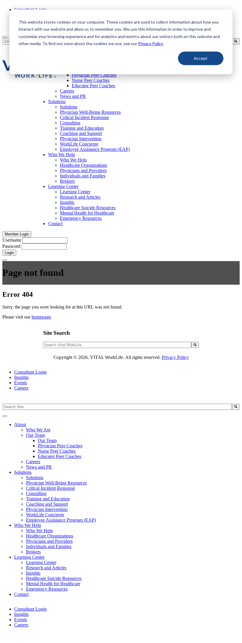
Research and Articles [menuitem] (80, 197)
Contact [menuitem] (55, 223)
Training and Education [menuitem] (82, 128)
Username (11, 240)
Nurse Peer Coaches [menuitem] (90, 80)
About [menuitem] (20, 424)
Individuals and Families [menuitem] (82, 175)
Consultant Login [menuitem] (30, 372)
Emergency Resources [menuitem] (81, 218)
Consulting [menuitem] (70, 122)
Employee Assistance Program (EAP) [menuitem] (95, 149)
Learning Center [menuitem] (63, 186)
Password (11, 246)
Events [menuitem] (20, 382)
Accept (200, 58)
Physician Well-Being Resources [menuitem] (90, 112)
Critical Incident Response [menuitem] (84, 117)
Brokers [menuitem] (67, 181)
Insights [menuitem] (67, 202)
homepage (41, 316)
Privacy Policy (150, 43)
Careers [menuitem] (67, 90)
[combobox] (117, 345)
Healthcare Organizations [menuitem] (83, 165)
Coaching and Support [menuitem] (81, 133)
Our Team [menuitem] (35, 435)
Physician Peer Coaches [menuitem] (94, 75)
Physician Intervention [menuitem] (81, 138)
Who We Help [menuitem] (61, 154)
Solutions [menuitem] (57, 101)
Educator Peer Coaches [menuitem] (93, 85)
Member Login (17, 234)
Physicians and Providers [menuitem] (83, 170)
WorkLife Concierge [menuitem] (79, 143)
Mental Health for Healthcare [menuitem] (87, 212)
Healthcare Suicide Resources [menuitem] (87, 207)
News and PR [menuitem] (73, 96)
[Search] (236, 41)
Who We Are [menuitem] (38, 429)
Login (9, 252)
